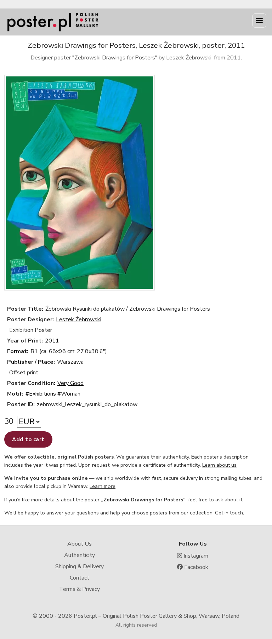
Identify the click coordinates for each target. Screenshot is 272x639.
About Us (79, 544)
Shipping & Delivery (79, 566)
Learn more (102, 486)
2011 (52, 341)
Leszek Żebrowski (78, 319)
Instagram (195, 556)
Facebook (195, 567)
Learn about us (219, 464)
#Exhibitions (41, 394)
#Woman (68, 394)
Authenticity (79, 555)
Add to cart (28, 439)
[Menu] (259, 20)
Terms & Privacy (79, 589)
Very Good (70, 383)
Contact (79, 578)
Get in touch (229, 512)
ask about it (228, 499)
